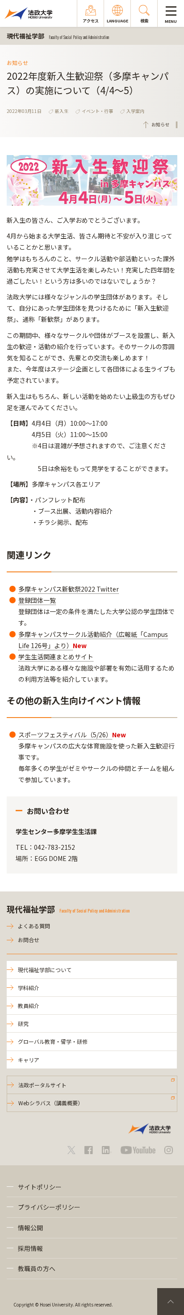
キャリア (28, 1060)
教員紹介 (28, 1005)
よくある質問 (34, 926)
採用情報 (30, 1248)
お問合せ (28, 939)
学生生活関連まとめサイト (55, 656)
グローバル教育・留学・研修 (53, 1041)
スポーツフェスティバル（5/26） (65, 734)
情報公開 (30, 1227)
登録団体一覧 (37, 600)
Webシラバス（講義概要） (50, 1103)
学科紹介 (28, 987)
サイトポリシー (40, 1186)
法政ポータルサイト (42, 1085)
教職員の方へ (36, 1268)
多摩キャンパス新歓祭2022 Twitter (68, 588)
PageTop (170, 1301)
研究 (23, 1023)
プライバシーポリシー (49, 1207)
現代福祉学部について (44, 969)
